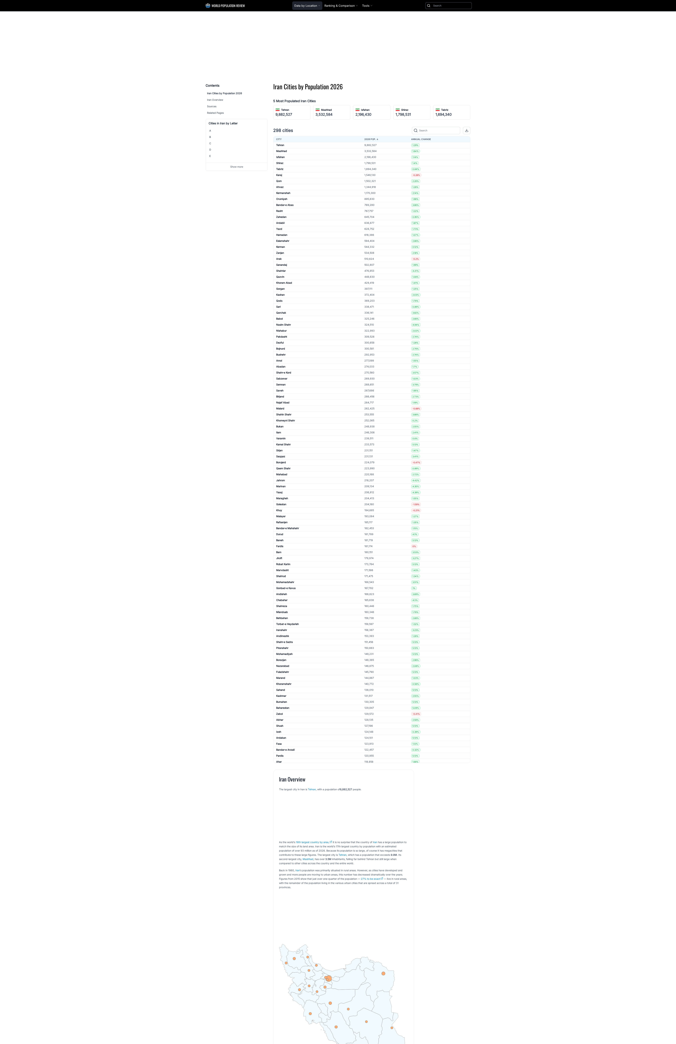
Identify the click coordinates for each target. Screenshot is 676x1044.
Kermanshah (283, 192)
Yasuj (279, 492)
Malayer (281, 516)
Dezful (280, 342)
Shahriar (281, 270)
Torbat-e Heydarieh (287, 623)
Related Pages (215, 112)
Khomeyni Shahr (285, 420)
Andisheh (281, 594)
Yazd (279, 228)
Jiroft (279, 558)
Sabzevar (281, 378)
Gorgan (280, 288)
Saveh (279, 390)
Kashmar (281, 695)
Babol (279, 318)
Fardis (279, 546)
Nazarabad (282, 665)
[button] (466, 130)
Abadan (280, 366)
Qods (279, 300)
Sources (211, 106)
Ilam (278, 432)
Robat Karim (283, 564)
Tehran (285, 109)
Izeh (278, 731)
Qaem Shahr (283, 468)
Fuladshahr (282, 671)
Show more (236, 166)
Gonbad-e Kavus (286, 588)
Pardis (279, 755)
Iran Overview (215, 99)
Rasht (279, 210)
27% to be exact (370, 878)
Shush (279, 725)
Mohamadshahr (285, 582)
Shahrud (281, 576)
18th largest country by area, (312, 842)
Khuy (279, 510)
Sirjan (279, 450)
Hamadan (281, 234)
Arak (279, 258)
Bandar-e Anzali (285, 749)
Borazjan (281, 659)
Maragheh (282, 498)
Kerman (280, 246)
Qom (279, 180)
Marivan (281, 486)
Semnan (281, 384)
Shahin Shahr (283, 414)
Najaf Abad (282, 402)
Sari (278, 306)
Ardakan (281, 737)
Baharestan (282, 707)
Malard (280, 408)
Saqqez (280, 456)
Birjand (280, 396)
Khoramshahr (283, 683)
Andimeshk (282, 635)
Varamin (281, 438)
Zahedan (281, 216)
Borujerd (281, 462)
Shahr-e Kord (283, 372)
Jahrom (280, 480)
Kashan (280, 294)
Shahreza (281, 605)
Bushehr (281, 354)
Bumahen (281, 701)
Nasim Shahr (283, 324)
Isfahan (365, 109)
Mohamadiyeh (284, 653)
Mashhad (326, 109)
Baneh (279, 540)
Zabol (279, 713)
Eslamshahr (282, 240)
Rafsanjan (281, 522)
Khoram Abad (284, 282)
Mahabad (281, 474)
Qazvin (280, 276)
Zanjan (280, 252)
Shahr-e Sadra (284, 641)
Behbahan (282, 617)
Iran (375, 842)
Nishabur (281, 330)
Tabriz (444, 109)
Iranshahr (281, 629)
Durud (279, 534)
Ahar (279, 761)
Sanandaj (281, 264)
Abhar (279, 719)
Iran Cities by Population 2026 (224, 93)
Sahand (280, 689)
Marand (280, 677)
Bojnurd (280, 348)
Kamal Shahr (283, 444)
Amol (279, 360)
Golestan (281, 504)
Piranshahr (282, 647)
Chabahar (281, 600)
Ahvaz (280, 186)
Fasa (279, 743)
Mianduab (282, 611)
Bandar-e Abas (284, 204)
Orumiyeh (281, 198)
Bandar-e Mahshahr (287, 528)
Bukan (279, 426)
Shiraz (404, 109)
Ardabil (280, 222)
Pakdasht (281, 336)
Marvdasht (282, 570)
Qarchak (281, 312)
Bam (278, 552)
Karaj (279, 174)
